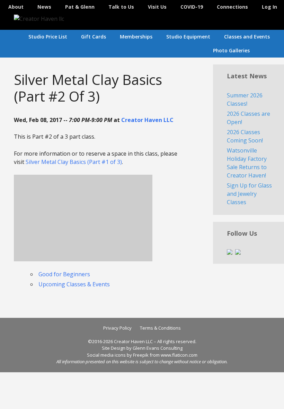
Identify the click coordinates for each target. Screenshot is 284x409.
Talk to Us (121, 6)
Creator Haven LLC (147, 120)
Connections (232, 6)
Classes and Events (247, 36)
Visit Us (157, 6)
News (44, 6)
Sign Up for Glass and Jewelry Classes (249, 194)
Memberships (136, 36)
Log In (269, 6)
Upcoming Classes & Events (74, 284)
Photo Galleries (231, 50)
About (16, 6)
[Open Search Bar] (274, 51)
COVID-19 (191, 6)
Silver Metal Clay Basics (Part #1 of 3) (74, 162)
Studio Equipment (188, 36)
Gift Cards (93, 36)
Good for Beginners (64, 274)
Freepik (141, 355)
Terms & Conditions (160, 328)
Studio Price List (47, 36)
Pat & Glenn (80, 6)
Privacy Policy (117, 328)
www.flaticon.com (179, 355)
